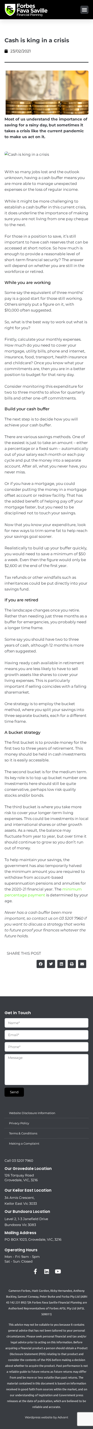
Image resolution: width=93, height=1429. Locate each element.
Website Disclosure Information (32, 1113)
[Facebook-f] (35, 1271)
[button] (84, 10)
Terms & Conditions (23, 1133)
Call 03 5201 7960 (19, 1160)
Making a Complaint (24, 1143)
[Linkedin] (46, 1271)
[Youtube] (57, 1271)
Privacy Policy (19, 1123)
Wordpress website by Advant (46, 1417)
